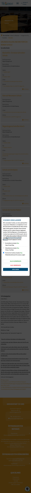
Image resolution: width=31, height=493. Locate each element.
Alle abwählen (15, 265)
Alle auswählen (15, 261)
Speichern (15, 269)
